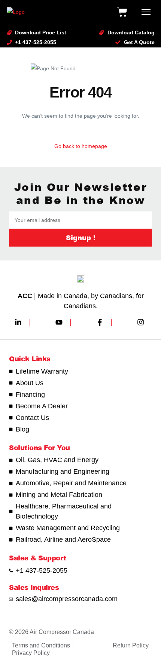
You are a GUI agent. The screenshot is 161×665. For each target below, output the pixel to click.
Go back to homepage (80, 146)
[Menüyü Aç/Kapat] (146, 12)
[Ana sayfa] (16, 12)
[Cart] (122, 12)
